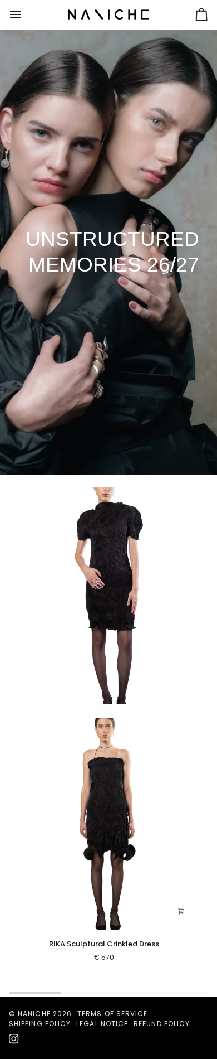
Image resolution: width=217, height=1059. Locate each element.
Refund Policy (162, 1023)
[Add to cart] (181, 911)
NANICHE (34, 1013)
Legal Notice (102, 1023)
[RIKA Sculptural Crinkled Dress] (104, 824)
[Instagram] (14, 1039)
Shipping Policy (40, 1023)
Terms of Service (112, 1013)
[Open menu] (25, 14)
